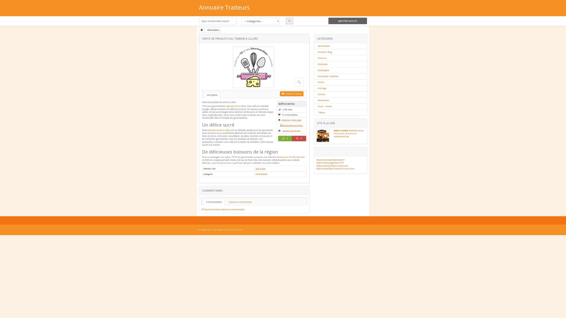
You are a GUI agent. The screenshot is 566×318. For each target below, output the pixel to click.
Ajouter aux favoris (291, 130)
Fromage (322, 88)
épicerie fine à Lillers (236, 106)
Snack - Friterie (325, 106)
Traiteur (321, 112)
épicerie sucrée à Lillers (219, 130)
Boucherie (323, 64)
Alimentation (213, 30)
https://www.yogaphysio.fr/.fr (330, 162)
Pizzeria (321, 94)
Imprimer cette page (291, 120)
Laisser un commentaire (240, 202)
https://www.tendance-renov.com (332, 165)
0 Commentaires (214, 202)
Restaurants (323, 100)
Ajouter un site (347, 20)
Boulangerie (323, 70)
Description (212, 94)
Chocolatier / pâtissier (328, 76)
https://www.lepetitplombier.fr (330, 159)
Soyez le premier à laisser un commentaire (224, 209)
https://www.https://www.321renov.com (335, 168)
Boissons (322, 58)
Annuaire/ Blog (325, 52)
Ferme (321, 82)
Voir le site (260, 168)
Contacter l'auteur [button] (293, 93)
